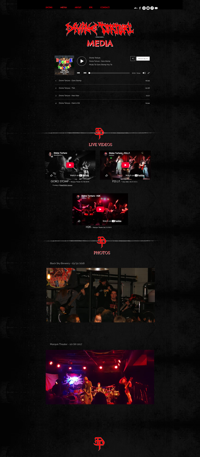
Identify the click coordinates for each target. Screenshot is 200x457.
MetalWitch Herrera (66, 185)
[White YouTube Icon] (156, 8)
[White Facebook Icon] (140, 8)
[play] (149, 320)
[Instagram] (144, 8)
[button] (100, 295)
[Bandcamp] (136, 8)
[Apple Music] (152, 8)
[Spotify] (148, 8)
